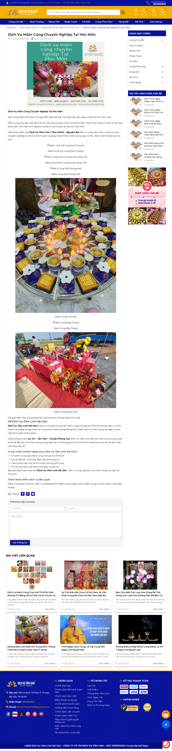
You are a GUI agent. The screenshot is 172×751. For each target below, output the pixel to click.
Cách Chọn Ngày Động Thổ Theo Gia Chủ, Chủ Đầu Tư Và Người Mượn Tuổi (153, 114)
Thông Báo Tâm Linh (98, 693)
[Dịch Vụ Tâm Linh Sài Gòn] (22, 12)
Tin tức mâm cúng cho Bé (145, 93)
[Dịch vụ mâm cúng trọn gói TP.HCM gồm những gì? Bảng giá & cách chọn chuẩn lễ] (32, 575)
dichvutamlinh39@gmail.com (33, 707)
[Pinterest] (28, 494)
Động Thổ (54, 21)
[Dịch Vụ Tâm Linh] (21, 684)
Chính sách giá (63, 685)
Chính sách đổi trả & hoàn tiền (68, 690)
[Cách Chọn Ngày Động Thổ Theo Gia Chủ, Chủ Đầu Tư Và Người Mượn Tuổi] (136, 112)
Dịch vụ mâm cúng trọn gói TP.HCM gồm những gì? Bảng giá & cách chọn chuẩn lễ (31, 594)
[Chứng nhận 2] (147, 707)
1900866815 (28, 702)
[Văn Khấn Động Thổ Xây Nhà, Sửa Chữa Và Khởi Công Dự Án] (136, 146)
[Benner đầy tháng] (147, 196)
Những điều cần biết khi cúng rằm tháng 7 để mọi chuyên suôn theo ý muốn (31, 648)
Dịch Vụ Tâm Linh (39, 132)
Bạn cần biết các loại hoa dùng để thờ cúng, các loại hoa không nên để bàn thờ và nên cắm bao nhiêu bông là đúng (140, 594)
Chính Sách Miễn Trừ (66, 715)
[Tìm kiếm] (122, 12)
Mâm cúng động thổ (46, 484)
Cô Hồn (86, 21)
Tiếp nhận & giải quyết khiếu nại (67, 720)
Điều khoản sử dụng (66, 700)
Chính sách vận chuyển (67, 711)
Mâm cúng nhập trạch (71, 484)
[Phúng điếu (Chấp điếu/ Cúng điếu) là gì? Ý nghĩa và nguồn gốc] (140, 629)
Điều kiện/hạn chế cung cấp (68, 727)
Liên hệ (91, 685)
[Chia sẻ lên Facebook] (23, 494)
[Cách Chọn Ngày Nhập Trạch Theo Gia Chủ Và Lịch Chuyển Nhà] (136, 101)
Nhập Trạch (70, 21)
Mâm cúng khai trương (20, 484)
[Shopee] (34, 714)
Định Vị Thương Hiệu (98, 705)
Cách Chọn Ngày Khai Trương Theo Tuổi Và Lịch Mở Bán (154, 123)
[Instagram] (28, 714)
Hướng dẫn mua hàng (67, 707)
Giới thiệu (92, 689)
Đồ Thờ (139, 21)
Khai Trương (37, 21)
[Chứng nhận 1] (129, 707)
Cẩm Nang (156, 21)
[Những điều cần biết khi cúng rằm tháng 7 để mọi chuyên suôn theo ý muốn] (32, 629)
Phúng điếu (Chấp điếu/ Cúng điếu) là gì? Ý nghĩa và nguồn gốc (139, 648)
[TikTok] (21, 714)
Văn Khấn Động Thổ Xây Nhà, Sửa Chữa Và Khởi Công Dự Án (154, 146)
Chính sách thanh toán (67, 704)
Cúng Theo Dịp (103, 21)
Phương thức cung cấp (67, 732)
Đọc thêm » (50, 609)
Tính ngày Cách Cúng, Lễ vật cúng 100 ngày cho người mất (83, 648)
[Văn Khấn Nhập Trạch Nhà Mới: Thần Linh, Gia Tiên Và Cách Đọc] (136, 134)
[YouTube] (15, 714)
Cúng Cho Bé (16, 21)
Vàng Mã (123, 21)
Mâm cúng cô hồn (94, 484)
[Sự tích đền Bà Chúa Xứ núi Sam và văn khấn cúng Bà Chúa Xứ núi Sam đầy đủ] (86, 575)
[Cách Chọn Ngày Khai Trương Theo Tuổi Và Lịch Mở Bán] (136, 123)
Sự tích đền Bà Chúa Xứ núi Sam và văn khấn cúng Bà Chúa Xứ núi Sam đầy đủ (84, 594)
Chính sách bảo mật (65, 696)
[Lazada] (41, 714)
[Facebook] (8, 714)
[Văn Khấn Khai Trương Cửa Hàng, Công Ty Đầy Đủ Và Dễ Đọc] (136, 157)
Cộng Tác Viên (95, 701)
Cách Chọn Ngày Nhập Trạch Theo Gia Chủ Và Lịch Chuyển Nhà (154, 102)
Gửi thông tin (20, 542)
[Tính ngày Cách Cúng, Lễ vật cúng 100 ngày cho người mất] (86, 629)
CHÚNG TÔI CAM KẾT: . (50, 3)
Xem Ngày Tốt (95, 697)
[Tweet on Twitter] (33, 494)
